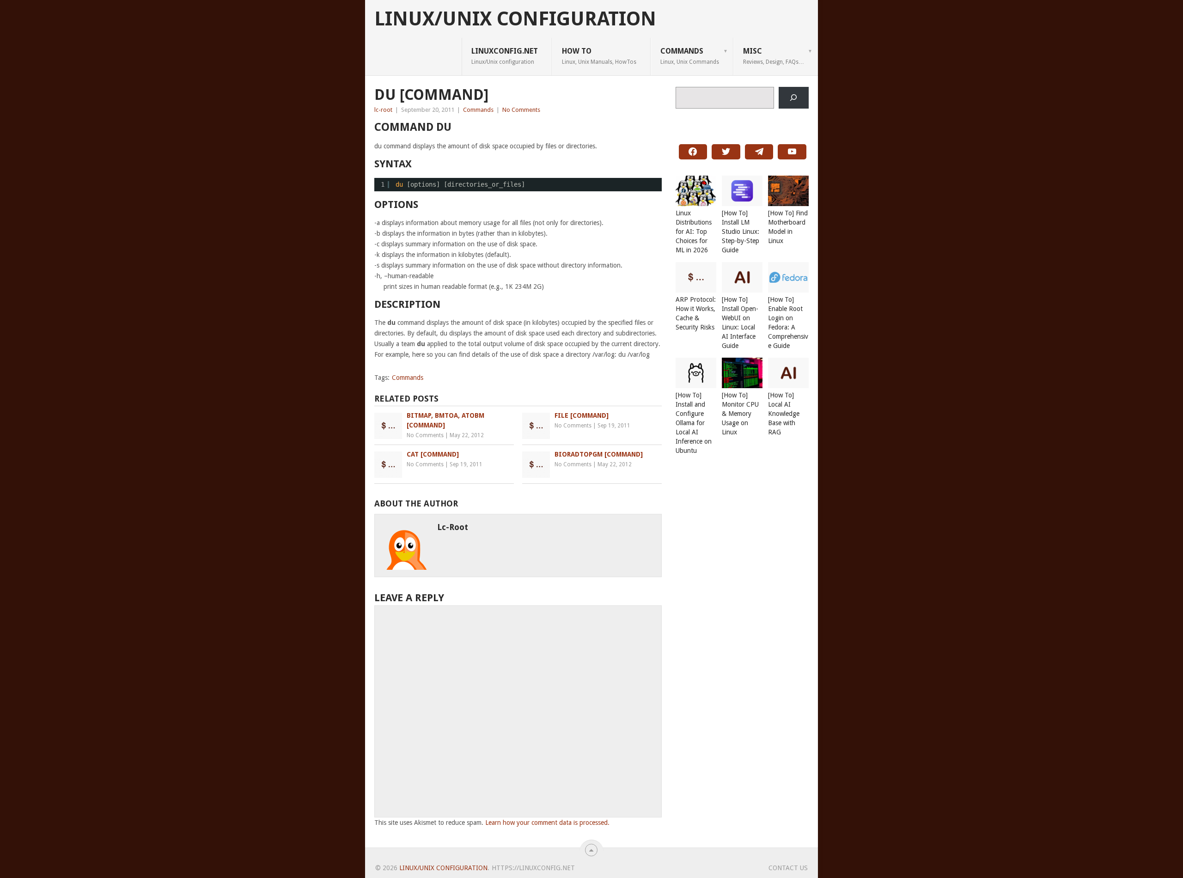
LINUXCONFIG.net (504, 56)
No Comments (521, 109)
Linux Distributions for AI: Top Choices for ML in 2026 (694, 231)
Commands (689, 56)
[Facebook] (693, 152)
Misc (773, 56)
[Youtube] (792, 152)
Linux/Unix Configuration (515, 19)
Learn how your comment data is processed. (547, 822)
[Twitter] (726, 152)
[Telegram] (759, 152)
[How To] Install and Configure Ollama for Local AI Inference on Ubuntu (694, 422)
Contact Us (788, 868)
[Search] (794, 98)
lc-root (383, 109)
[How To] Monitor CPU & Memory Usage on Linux (740, 413)
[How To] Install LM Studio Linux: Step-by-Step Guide (740, 231)
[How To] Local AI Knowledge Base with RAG (783, 413)
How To (599, 56)
